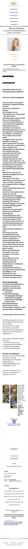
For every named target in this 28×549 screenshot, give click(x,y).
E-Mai (13, 463)
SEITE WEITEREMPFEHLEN (17, 543)
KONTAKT (13, 24)
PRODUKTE (14, 21)
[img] (14, 4)
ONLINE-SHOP (14, 12)
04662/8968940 (12, 479)
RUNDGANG (13, 15)
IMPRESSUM (13, 542)
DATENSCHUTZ (21, 542)
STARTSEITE (14, 9)
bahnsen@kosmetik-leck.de (15, 480)
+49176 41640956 (14, 458)
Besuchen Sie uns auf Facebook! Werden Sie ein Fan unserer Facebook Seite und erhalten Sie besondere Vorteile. (13, 523)
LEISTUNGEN (13, 18)
